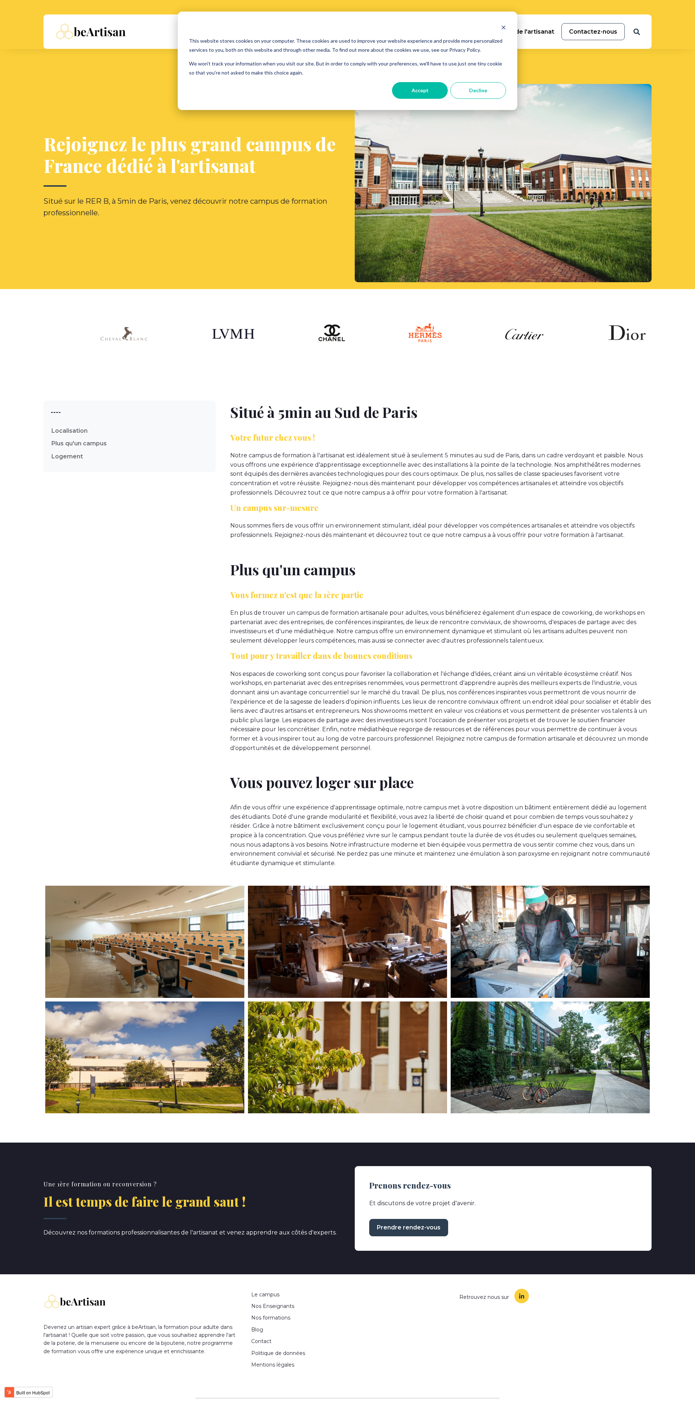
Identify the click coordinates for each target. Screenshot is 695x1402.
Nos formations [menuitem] (270, 1317)
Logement (67, 456)
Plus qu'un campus (79, 443)
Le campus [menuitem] (265, 1294)
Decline (478, 90)
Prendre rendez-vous (409, 1227)
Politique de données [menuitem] (278, 1353)
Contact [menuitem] (261, 1341)
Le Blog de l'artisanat (522, 31)
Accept (420, 90)
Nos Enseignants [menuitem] (272, 1306)
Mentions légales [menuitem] (272, 1364)
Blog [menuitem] (257, 1329)
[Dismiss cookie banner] (503, 27)
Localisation (69, 430)
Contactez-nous (593, 31)
